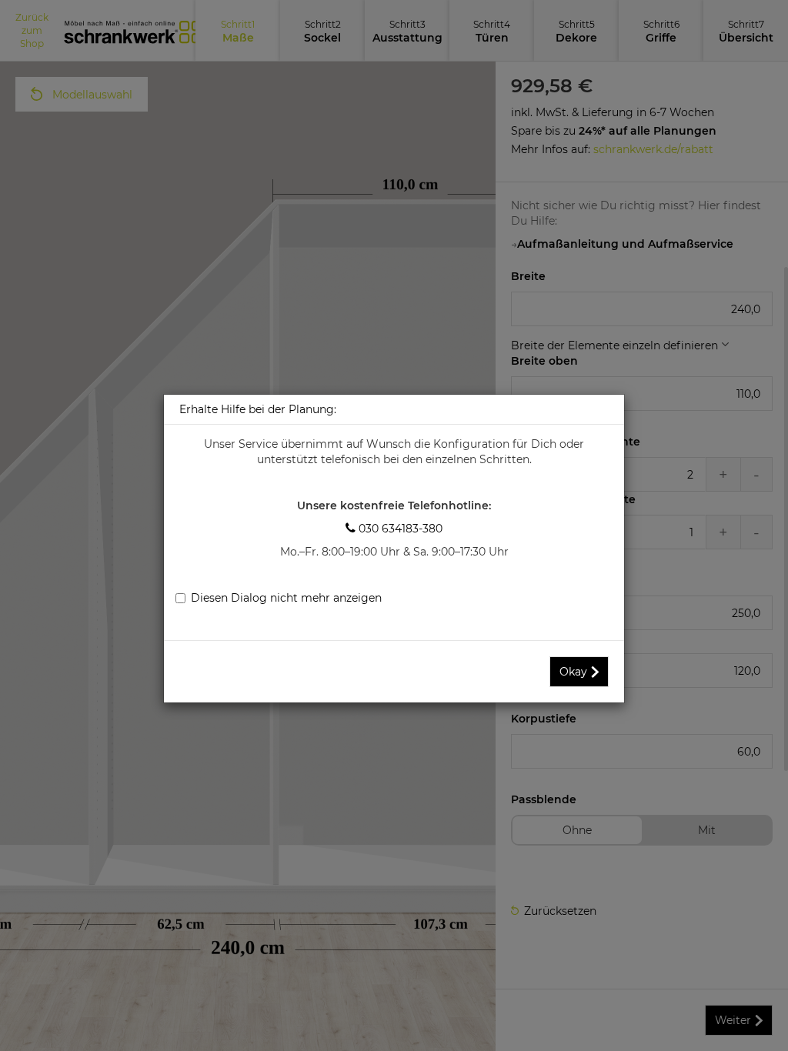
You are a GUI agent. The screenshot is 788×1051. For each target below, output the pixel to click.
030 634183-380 (394, 529)
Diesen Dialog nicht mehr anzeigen (286, 598)
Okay (573, 672)
